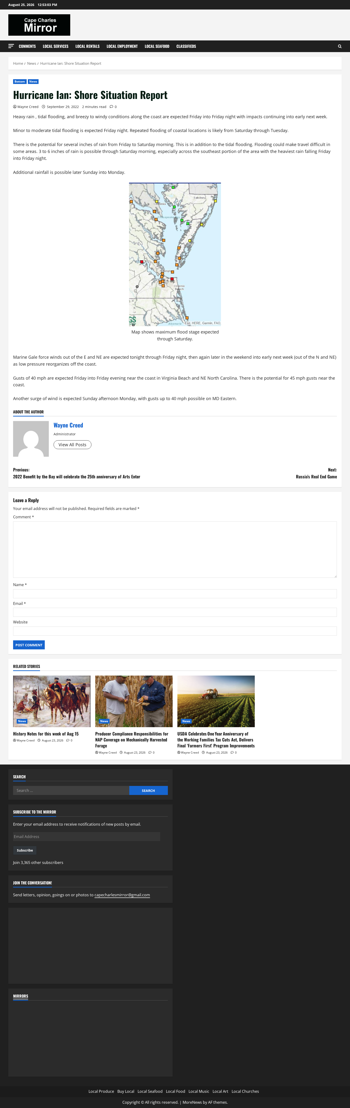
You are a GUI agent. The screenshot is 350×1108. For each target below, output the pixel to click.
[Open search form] (340, 46)
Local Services (55, 46)
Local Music (199, 1091)
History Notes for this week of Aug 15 (46, 733)
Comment (23, 517)
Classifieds (186, 46)
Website (20, 622)
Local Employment (122, 46)
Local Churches (245, 1091)
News (33, 81)
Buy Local (125, 1091)
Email (19, 603)
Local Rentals (87, 46)
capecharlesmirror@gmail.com (122, 894)
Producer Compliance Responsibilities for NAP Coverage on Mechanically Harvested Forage (131, 739)
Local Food (175, 1091)
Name (20, 584)
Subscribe (25, 850)
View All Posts (72, 444)
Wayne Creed (28, 106)
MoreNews (192, 1102)
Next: (316, 473)
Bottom (20, 81)
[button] (11, 46)
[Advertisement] (90, 945)
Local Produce (101, 1091)
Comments (27, 46)
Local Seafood (157, 46)
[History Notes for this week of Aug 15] (51, 701)
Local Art (220, 1091)
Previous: (76, 473)
